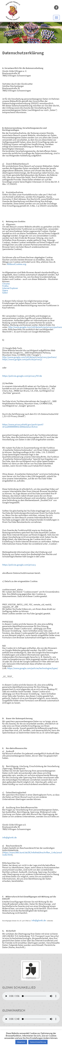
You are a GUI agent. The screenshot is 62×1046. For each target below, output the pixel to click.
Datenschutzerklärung (38, 1042)
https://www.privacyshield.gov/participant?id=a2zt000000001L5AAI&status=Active (22, 425)
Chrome (6, 283)
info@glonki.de (9, 837)
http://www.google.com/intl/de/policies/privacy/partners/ (29, 357)
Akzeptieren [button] (21, 1042)
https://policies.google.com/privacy (19, 564)
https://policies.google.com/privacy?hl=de (22, 375)
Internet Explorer (10, 288)
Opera (5, 290)
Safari (5, 292)
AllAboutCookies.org (16, 264)
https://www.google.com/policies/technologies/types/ (32, 668)
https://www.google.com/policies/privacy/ (22, 359)
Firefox (5, 285)
